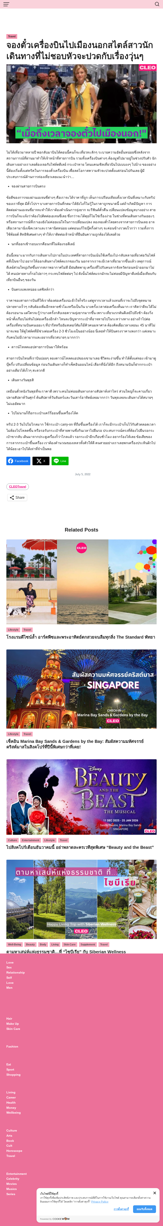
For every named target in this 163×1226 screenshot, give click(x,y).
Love (10, 962)
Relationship (15, 972)
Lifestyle (13, 629)
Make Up (12, 1023)
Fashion (12, 1046)
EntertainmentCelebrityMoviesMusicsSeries (16, 1184)
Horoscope (14, 1150)
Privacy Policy (99, 1201)
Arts (9, 1135)
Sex (9, 967)
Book (10, 1140)
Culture (12, 840)
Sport (10, 1069)
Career (11, 1097)
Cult (9, 1145)
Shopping (13, 1074)
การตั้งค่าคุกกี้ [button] (121, 1209)
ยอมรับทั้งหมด (144, 1209)
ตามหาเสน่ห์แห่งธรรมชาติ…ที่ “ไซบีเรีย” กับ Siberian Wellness (66, 951)
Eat (8, 1064)
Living (55, 944)
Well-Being (14, 944)
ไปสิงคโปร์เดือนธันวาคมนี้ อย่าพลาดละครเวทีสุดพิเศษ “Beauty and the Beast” (80, 847)
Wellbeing (14, 1112)
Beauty (30, 944)
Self (9, 977)
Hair (9, 1018)
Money (11, 1107)
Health (11, 1102)
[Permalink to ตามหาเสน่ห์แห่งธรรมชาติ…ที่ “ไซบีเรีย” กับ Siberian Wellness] (81, 899)
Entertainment (30, 840)
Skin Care (70, 944)
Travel (11, 36)
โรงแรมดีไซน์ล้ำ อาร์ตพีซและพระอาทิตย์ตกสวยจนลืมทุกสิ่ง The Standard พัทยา (80, 637)
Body (43, 944)
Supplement (88, 944)
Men (9, 987)
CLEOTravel (17, 486)
